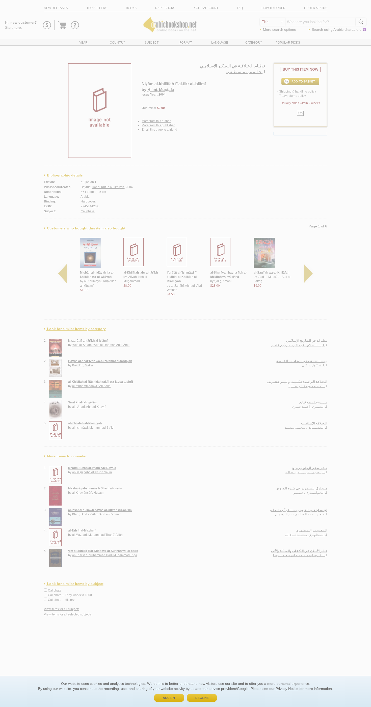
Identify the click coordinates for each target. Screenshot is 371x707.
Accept (169, 698)
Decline (202, 698)
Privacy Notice (287, 689)
